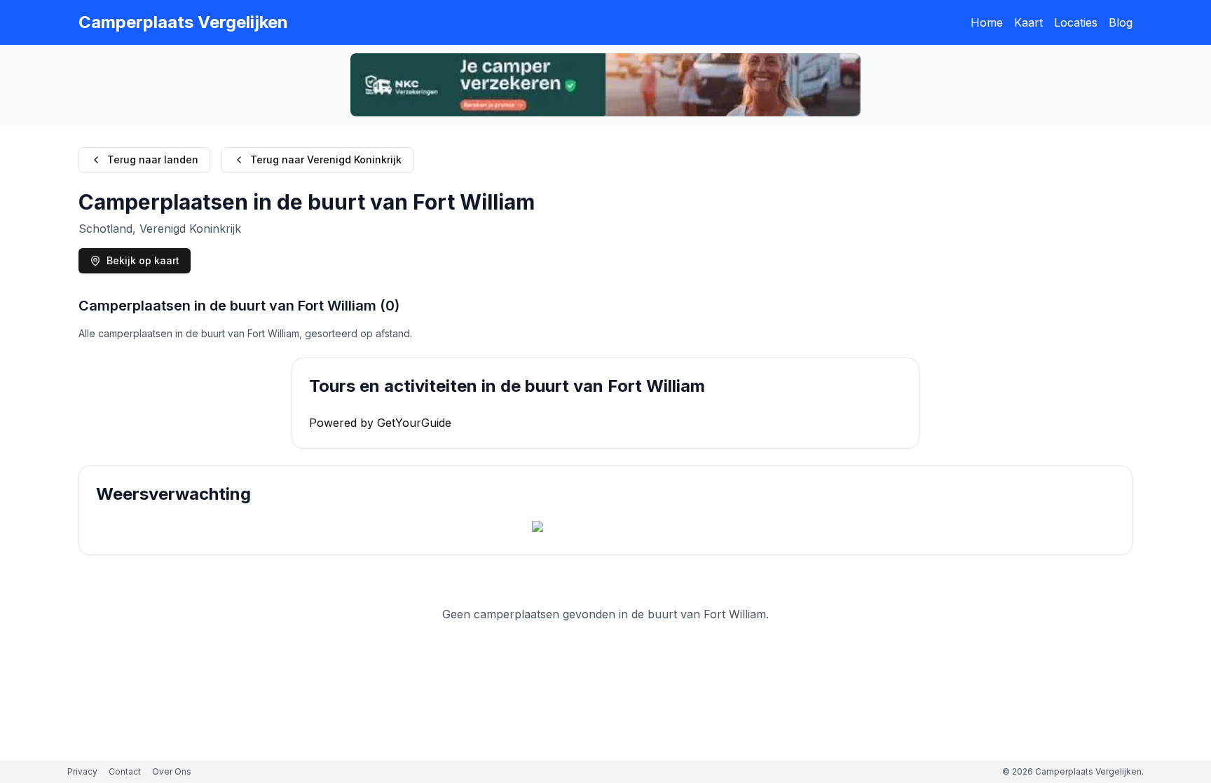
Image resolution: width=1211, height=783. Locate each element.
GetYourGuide (414, 423)
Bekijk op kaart (143, 260)
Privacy (82, 771)
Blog (1121, 22)
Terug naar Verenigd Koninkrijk (326, 159)
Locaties (1075, 22)
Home (987, 22)
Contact (125, 771)
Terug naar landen (152, 159)
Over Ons (171, 771)
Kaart (1028, 22)
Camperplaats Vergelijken (183, 22)
